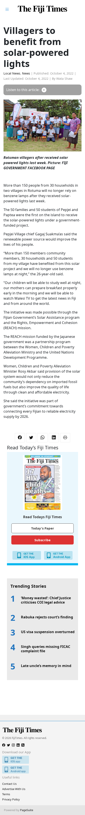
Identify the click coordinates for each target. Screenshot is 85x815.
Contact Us (9, 784)
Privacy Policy (11, 799)
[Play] (44, 89)
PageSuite (26, 810)
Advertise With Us (13, 789)
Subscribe (42, 540)
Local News (11, 73)
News (26, 73)
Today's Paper (42, 528)
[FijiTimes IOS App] (42, 760)
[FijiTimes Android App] (42, 769)
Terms (6, 794)
